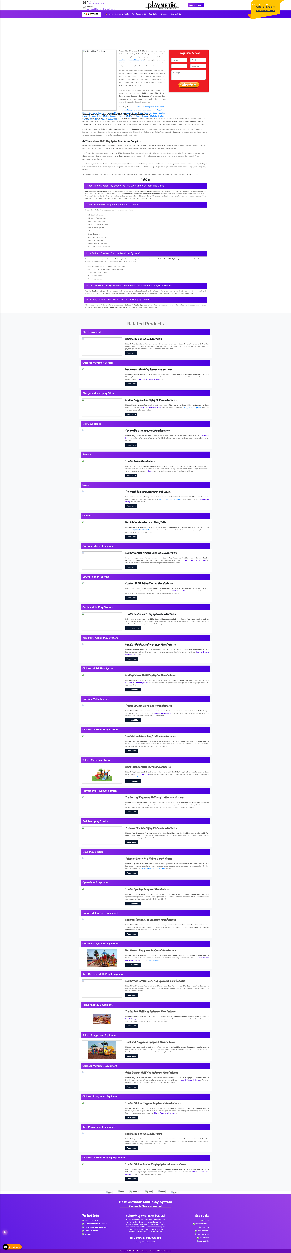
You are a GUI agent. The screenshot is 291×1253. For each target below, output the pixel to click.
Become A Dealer (196, 5)
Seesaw (87, 1234)
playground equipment (193, 407)
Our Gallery (154, 14)
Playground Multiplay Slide (96, 1227)
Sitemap (164, 14)
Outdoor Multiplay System (95, 1224)
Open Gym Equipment (146, 110)
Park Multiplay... (154, 960)
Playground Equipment (128, 110)
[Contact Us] (5, 1230)
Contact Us (176, 14)
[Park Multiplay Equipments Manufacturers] (127, 965)
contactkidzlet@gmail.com (101, 9)
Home (110, 14)
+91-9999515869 (95, 4)
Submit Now (188, 84)
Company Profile (122, 14)
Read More (131, 353)
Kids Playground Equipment (170, 499)
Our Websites (203, 1234)
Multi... (136, 777)
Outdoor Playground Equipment (131, 60)
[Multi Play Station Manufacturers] (127, 781)
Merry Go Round (91, 1231)
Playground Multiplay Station (153, 868)
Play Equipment (138, 14)
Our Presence (203, 1231)
